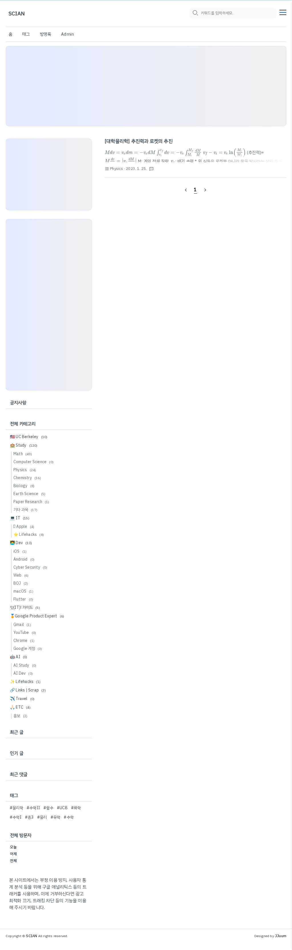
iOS (20, 551)
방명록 (45, 34)
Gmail (22, 625)
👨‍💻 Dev (21, 543)
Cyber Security (30, 567)
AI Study (24, 665)
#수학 (69, 817)
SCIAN (17, 13)
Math (22, 454)
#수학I (15, 817)
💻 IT (19, 518)
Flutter (23, 599)
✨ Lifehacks (25, 682)
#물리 (42, 817)
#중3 (29, 817)
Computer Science (33, 462)
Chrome (24, 641)
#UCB (62, 808)
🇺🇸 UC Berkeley (29, 437)
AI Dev (23, 673)
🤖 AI (18, 657)
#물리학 (16, 808)
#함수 (48, 808)
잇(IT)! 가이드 (25, 608)
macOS (23, 591)
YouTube (24, 633)
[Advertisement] (146, 86)
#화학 (76, 808)
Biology (24, 486)
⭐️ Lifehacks (28, 535)
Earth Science (29, 494)
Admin (67, 34)
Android (24, 559)
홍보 (20, 716)
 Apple (23, 527)
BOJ (20, 583)
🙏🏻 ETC (20, 707)
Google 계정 (27, 649)
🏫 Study (24, 445)
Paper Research (31, 502)
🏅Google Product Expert (37, 616)
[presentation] (130, 152)
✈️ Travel (22, 699)
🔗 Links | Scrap (28, 690)
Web (21, 575)
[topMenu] (282, 11)
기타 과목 (25, 510)
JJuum (280, 936)
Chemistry (27, 478)
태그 (26, 34)
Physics (24, 470)
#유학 (55, 817)
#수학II (33, 808)
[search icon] (195, 13)
